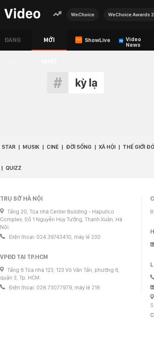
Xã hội (107, 147)
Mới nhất (49, 43)
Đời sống (79, 147)
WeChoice (83, 15)
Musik (31, 147)
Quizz (13, 168)
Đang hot (12, 43)
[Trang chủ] (22, 14)
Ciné (53, 147)
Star (8, 147)
